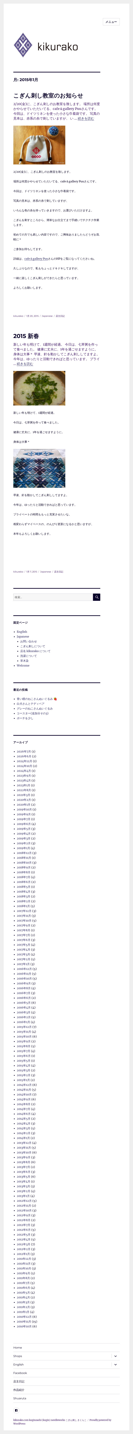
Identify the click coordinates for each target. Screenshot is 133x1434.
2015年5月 (23, 1060)
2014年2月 (23, 1133)
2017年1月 (23, 964)
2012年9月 (24, 1215)
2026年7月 (24, 751)
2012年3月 (23, 1244)
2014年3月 (23, 1128)
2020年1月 (23, 804)
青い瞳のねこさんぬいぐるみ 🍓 (37, 699)
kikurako (18, 316)
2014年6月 (24, 1113)
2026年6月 (24, 756)
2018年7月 (23, 877)
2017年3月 (23, 954)
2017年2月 (23, 959)
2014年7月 (23, 1109)
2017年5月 (23, 944)
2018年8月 (23, 872)
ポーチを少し (25, 718)
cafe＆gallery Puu (36, 258)
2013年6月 (23, 1171)
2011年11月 (24, 1263)
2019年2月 (24, 843)
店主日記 (60, 316)
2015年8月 (23, 1046)
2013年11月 (24, 1147)
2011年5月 (23, 1292)
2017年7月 (23, 935)
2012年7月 (23, 1225)
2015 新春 (26, 335)
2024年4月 (24, 770)
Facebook (20, 1373)
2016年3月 (23, 1012)
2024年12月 (24, 761)
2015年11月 (24, 1031)
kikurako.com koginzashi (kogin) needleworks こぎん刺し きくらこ (49, 1420)
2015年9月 (24, 1041)
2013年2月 (23, 1191)
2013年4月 (23, 1181)
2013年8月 (23, 1162)
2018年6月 (24, 882)
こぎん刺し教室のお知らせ (48, 95)
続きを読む (86, 118)
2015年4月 (23, 1065)
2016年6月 (24, 998)
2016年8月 (24, 988)
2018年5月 (23, 886)
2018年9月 (24, 867)
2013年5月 (23, 1176)
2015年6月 (24, 1056)
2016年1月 (23, 1022)
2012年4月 (23, 1239)
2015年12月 (24, 1027)
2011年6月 (23, 1287)
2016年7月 (23, 993)
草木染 (24, 660)
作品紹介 (18, 1390)
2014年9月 (24, 1099)
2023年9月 (24, 775)
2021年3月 (23, 795)
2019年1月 (23, 848)
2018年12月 (24, 853)
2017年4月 (23, 949)
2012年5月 (23, 1234)
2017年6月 (23, 940)
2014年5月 (23, 1118)
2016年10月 (24, 978)
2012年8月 (23, 1220)
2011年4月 (23, 1297)
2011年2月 (23, 1307)
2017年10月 (24, 920)
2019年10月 (24, 809)
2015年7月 (23, 1051)
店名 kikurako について (35, 651)
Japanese (47, 316)
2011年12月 (24, 1258)
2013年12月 (24, 1142)
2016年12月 (24, 969)
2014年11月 (24, 1089)
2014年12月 (24, 1084)
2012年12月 (24, 1200)
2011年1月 (23, 1312)
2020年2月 (24, 799)
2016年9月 (24, 983)
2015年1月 (23, 1080)
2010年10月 (24, 1326)
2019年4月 (24, 833)
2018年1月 (23, 906)
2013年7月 (23, 1167)
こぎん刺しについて (32, 646)
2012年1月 (23, 1254)
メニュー (111, 21)
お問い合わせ (28, 641)
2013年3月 (23, 1186)
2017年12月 (24, 911)
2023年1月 (23, 785)
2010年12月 (24, 1316)
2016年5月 (24, 1002)
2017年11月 (24, 915)
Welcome (23, 665)
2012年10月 (24, 1210)
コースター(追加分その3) (32, 713)
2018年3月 (23, 896)
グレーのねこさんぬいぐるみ (35, 708)
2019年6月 (24, 824)
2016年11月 (24, 973)
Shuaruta (19, 1398)
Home (17, 1347)
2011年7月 (23, 1283)
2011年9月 (23, 1273)
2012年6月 (24, 1229)
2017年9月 (23, 925)
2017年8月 (23, 930)
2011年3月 (23, 1302)
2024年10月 (24, 766)
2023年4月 (24, 780)
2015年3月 (23, 1070)
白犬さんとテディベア (31, 703)
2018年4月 (23, 891)
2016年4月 (24, 1007)
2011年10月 (24, 1268)
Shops (17, 1356)
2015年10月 (24, 1036)
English (22, 631)
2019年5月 (24, 828)
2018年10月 (24, 862)
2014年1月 (23, 1138)
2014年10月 (24, 1094)
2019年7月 (23, 819)
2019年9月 (24, 814)
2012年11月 (24, 1205)
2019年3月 (23, 838)
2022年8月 (24, 790)
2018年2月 (23, 901)
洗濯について (28, 656)
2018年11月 (24, 857)
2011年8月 (23, 1278)
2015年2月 (23, 1075)
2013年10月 (24, 1152)
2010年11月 (24, 1321)
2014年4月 (23, 1123)
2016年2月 (24, 1017)
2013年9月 (23, 1157)
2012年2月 (23, 1249)
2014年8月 (23, 1104)
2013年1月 (23, 1196)
